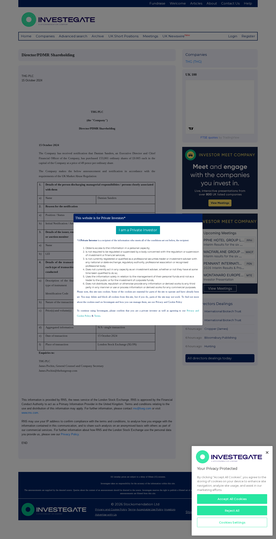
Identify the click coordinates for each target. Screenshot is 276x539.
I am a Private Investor (138, 230)
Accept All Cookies (232, 499)
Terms (97, 315)
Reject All (232, 510)
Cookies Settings (232, 522)
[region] (232, 491)
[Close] (267, 452)
